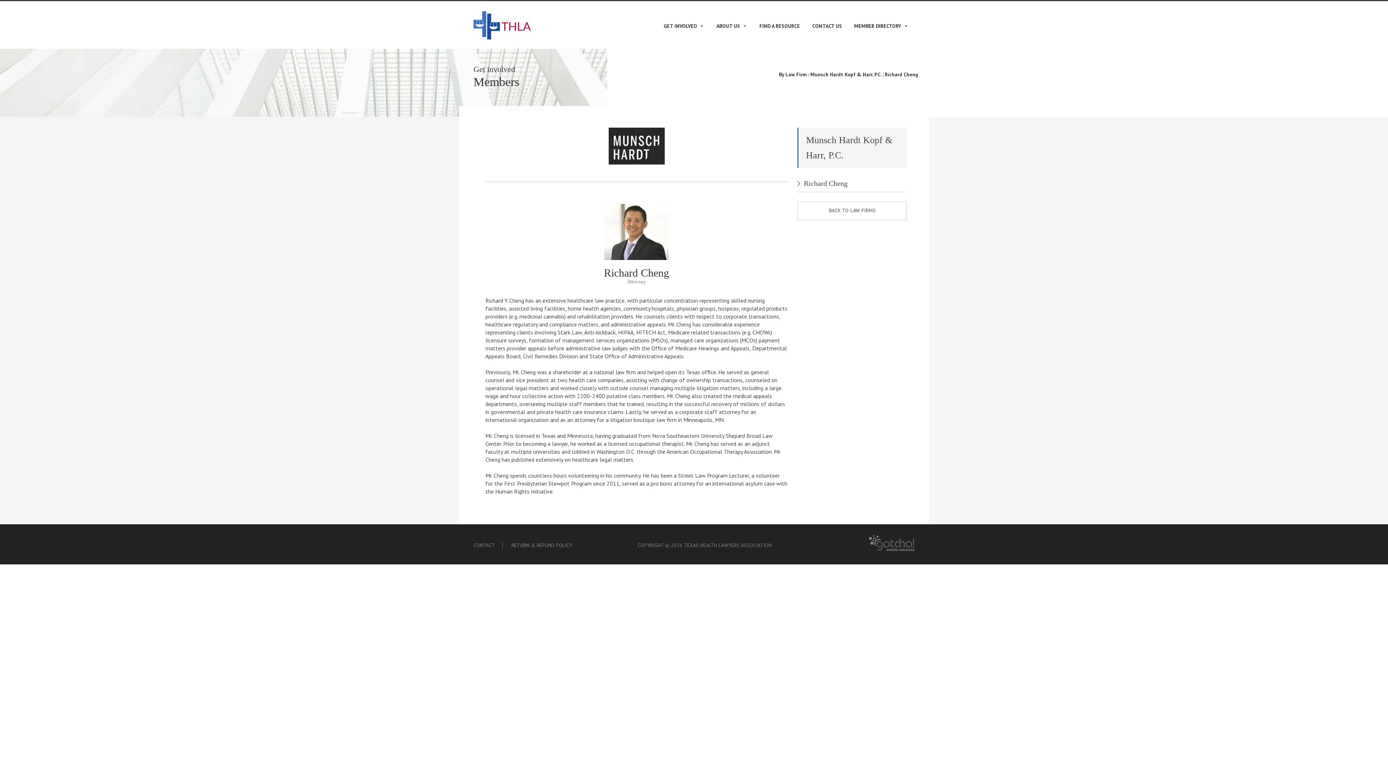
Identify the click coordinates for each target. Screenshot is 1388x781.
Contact (484, 545)
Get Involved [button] (680, 26)
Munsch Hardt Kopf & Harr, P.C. (846, 74)
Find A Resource (779, 26)
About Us (728, 26)
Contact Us (827, 26)
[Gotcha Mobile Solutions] (891, 549)
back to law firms (852, 210)
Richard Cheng (826, 183)
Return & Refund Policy (541, 545)
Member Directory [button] (877, 26)
